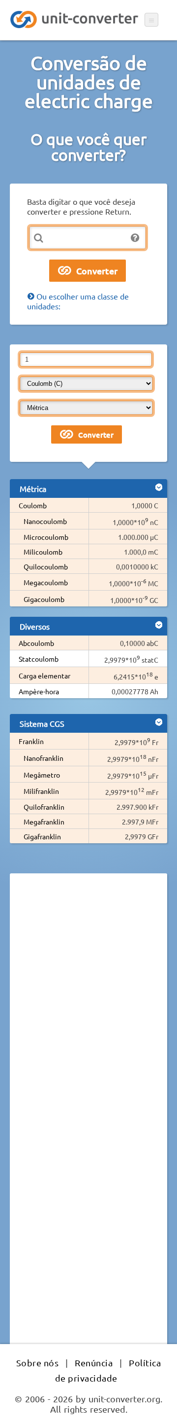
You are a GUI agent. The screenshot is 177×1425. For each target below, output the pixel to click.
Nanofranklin (43, 757)
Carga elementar (44, 675)
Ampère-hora (39, 691)
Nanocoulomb (45, 521)
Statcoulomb (39, 658)
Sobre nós (37, 1362)
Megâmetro (42, 774)
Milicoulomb (43, 551)
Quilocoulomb (46, 566)
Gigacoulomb (44, 599)
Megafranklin (44, 821)
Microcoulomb (46, 536)
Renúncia (94, 1362)
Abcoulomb (36, 642)
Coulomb (33, 505)
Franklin (31, 741)
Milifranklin (41, 791)
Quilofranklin (44, 806)
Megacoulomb (46, 582)
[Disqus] (88, 1016)
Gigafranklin (42, 836)
